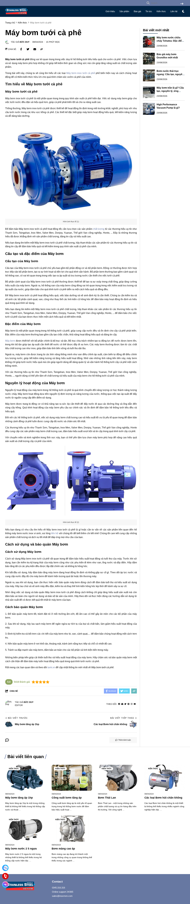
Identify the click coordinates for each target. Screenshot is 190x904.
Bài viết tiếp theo (122, 718)
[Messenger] (5, 884)
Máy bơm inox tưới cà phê (80, 73)
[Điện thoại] (5, 876)
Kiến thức (161, 11)
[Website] (122, 704)
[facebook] (119, 704)
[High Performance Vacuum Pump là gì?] (149, 109)
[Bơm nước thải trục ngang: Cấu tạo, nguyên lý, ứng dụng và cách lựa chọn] (149, 75)
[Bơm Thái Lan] (118, 778)
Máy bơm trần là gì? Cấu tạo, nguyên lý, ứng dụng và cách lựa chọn (170, 91)
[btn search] (182, 4)
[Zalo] (5, 868)
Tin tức (148, 11)
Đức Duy (24, 42)
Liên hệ (173, 11)
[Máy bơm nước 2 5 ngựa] (25, 829)
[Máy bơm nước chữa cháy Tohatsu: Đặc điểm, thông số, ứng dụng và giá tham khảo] (149, 42)
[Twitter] (125, 704)
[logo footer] (26, 886)
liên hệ (54, 533)
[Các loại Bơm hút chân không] (164, 778)
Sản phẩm (124, 11)
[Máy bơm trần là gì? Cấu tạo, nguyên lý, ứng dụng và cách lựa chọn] (149, 92)
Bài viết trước (18, 718)
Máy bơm (10, 340)
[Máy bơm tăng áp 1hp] (25, 778)
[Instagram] (132, 704)
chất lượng (98, 229)
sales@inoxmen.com (62, 896)
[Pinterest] (128, 704)
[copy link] (42, 49)
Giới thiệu (110, 11)
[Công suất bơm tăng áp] (72, 778)
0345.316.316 (58, 887)
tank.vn (51, 667)
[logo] (16, 15)
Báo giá (137, 11)
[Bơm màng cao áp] (72, 829)
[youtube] (135, 704)
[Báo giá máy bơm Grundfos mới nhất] (149, 59)
